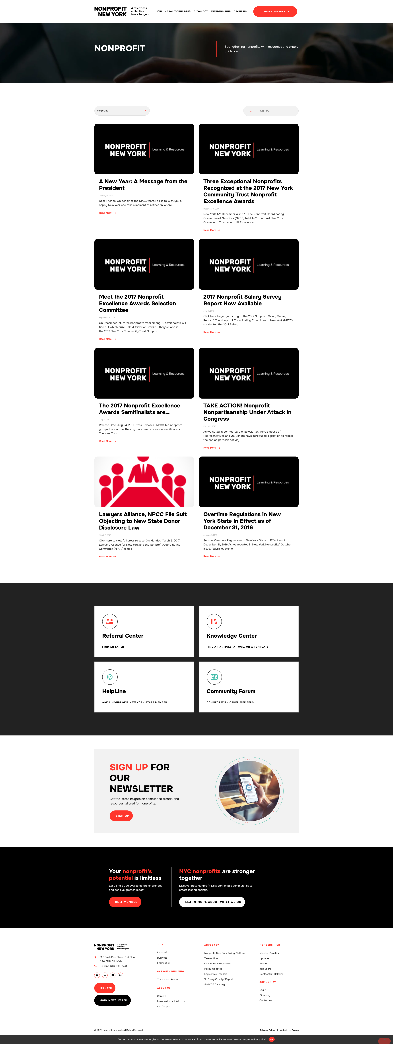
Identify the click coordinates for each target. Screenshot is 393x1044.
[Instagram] (120, 975)
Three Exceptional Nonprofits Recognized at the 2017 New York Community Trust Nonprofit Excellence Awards (248, 191)
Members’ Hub (221, 11)
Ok (271, 1039)
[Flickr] (112, 975)
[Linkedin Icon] (105, 975)
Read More (105, 212)
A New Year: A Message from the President (143, 185)
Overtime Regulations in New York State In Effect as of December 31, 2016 (242, 521)
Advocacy (201, 11)
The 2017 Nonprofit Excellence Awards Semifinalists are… (139, 409)
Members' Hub (269, 945)
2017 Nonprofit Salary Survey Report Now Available (242, 300)
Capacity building (178, 11)
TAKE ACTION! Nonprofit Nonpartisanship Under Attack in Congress (247, 412)
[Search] (250, 111)
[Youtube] (97, 975)
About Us (240, 11)
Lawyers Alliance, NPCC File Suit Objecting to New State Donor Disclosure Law (143, 521)
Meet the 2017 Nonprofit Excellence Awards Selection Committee (137, 303)
